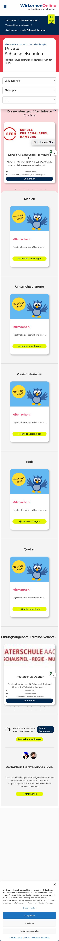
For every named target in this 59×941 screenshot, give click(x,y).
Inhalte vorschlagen (31, 258)
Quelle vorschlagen (31, 609)
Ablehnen (29, 923)
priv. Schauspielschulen (34, 30)
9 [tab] (40, 706)
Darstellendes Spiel (28, 20)
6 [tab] (37, 189)
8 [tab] (45, 189)
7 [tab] (41, 189)
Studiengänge (12, 30)
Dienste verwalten (29, 908)
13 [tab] (14, 710)
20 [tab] (44, 710)
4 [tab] (28, 189)
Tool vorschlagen (31, 521)
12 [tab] (53, 706)
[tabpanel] (29, 152)
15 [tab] (23, 710)
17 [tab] (31, 710)
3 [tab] (24, 189)
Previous (3, 152)
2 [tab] (19, 189)
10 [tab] (44, 706)
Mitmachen (31, 794)
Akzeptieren (29, 915)
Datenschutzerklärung (32, 937)
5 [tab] (32, 189)
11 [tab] (48, 706)
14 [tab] (18, 710)
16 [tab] (27, 710)
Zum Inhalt (29, 178)
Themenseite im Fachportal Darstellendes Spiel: (26, 44)
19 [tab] (40, 710)
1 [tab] (15, 189)
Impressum (45, 937)
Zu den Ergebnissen (45, 729)
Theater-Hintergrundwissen (17, 25)
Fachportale (10, 20)
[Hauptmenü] (5, 6)
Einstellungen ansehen (29, 931)
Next (54, 152)
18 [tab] (36, 710)
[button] (54, 884)
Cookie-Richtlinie (16, 937)
